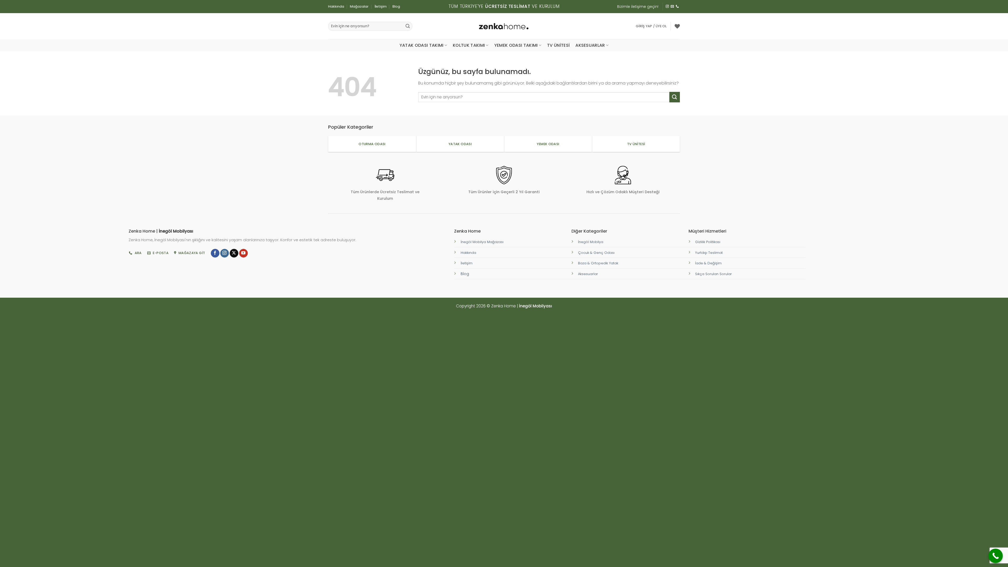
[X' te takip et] (234, 253)
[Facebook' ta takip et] (215, 253)
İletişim (381, 6)
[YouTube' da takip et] (243, 253)
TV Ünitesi (558, 45)
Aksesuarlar (590, 45)
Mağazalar (359, 6)
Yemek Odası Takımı (516, 45)
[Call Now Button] (995, 556)
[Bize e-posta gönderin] (672, 6)
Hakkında (336, 6)
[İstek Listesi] (677, 26)
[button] (651, 26)
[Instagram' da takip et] (667, 6)
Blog (396, 6)
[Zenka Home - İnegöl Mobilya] (504, 26)
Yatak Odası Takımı (422, 45)
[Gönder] (407, 26)
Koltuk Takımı (469, 45)
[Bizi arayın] (677, 6)
